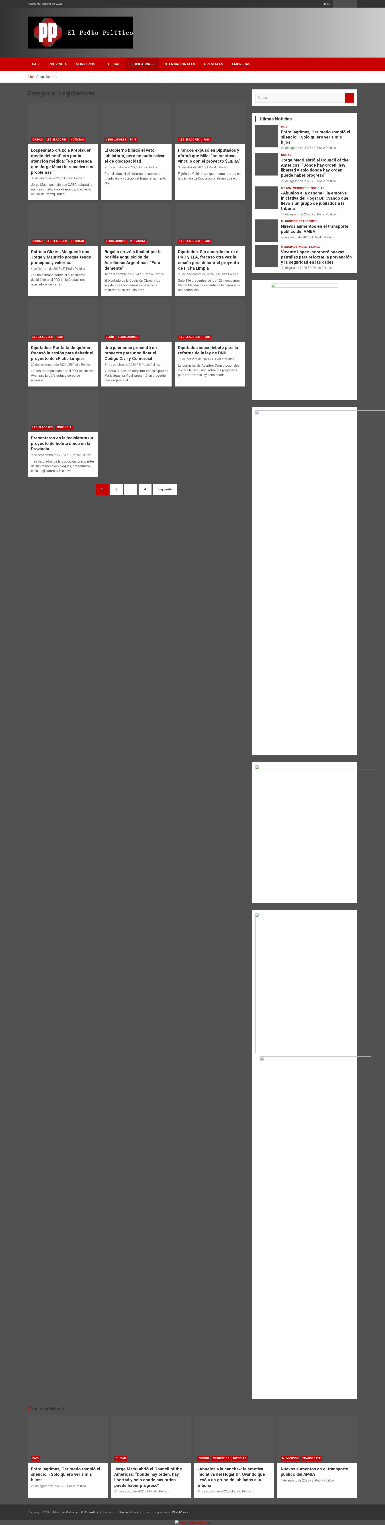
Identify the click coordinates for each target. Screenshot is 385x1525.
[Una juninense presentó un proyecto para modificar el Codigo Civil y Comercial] (136, 320)
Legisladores (142, 64)
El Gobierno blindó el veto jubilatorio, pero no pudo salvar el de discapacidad (134, 156)
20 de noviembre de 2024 (49, 364)
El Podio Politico (73, 178)
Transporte (308, 221)
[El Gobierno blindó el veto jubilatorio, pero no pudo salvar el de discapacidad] (136, 123)
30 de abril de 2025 (191, 167)
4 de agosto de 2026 (295, 237)
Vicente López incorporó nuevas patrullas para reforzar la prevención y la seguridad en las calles (316, 257)
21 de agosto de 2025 (119, 167)
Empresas (241, 64)
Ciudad (37, 139)
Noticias (77, 139)
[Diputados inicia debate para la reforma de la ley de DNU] (209, 320)
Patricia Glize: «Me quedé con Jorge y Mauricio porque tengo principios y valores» (61, 257)
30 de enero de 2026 (45, 178)
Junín (110, 337)
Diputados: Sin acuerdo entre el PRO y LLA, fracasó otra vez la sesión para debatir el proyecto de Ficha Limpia (209, 260)
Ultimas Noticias (275, 119)
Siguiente (165, 489)
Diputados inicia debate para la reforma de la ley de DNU (208, 350)
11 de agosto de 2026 (296, 214)
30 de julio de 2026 (294, 268)
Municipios (85, 64)
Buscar (349, 98)
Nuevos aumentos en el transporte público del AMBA (314, 229)
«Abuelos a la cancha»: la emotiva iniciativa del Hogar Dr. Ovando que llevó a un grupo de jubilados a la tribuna (314, 200)
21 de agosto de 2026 (296, 148)
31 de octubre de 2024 (120, 364)
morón (286, 188)
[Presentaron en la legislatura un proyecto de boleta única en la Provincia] (62, 411)
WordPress (180, 1512)
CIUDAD (114, 64)
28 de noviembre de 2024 (196, 274)
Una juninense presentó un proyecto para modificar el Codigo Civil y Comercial (130, 353)
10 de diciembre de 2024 (121, 274)
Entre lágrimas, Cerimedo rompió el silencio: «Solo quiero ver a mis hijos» (315, 137)
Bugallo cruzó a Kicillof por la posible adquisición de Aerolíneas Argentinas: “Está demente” (133, 260)
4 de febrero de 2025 (45, 269)
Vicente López (309, 246)
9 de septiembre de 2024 (48, 455)
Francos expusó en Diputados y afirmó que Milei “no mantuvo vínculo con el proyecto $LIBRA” (209, 156)
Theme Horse (128, 1512)
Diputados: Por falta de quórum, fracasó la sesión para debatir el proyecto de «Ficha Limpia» (62, 353)
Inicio (327, 3)
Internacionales (179, 64)
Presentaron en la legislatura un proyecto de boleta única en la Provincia (62, 443)
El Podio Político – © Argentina (75, 1512)
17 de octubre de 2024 (193, 359)
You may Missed (47, 1408)
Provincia (58, 64)
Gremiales (213, 64)
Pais (36, 64)
